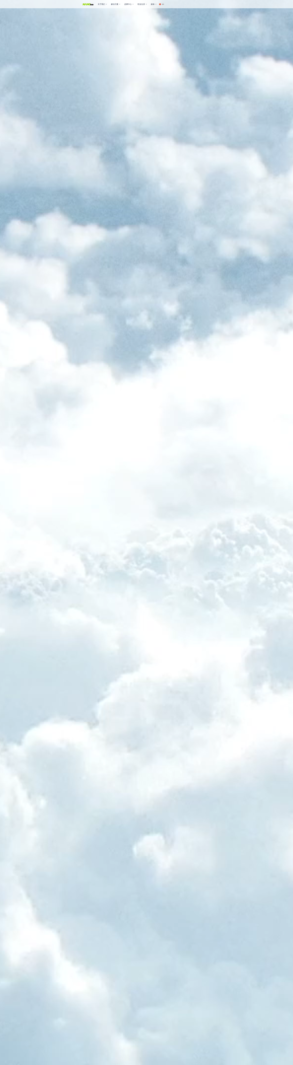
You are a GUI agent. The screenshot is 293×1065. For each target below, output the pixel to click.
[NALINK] (88, 4)
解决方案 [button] (114, 4)
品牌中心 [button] (128, 4)
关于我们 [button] (101, 4)
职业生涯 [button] (141, 4)
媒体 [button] (153, 4)
